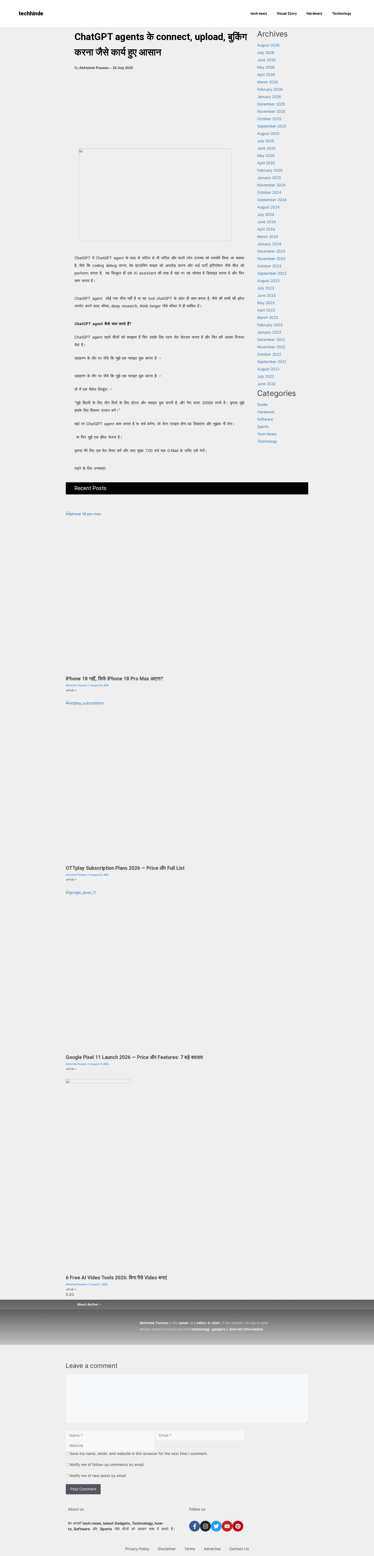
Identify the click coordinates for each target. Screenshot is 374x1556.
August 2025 (268, 133)
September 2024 (272, 200)
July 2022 (265, 376)
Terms (189, 1549)
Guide (262, 404)
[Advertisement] (159, 112)
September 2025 (271, 126)
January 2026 (269, 97)
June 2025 (266, 148)
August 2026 (268, 45)
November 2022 (271, 347)
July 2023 (265, 288)
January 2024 (269, 244)
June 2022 (266, 384)
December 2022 (271, 339)
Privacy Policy (137, 1549)
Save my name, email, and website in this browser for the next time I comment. (139, 1453)
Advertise (212, 1549)
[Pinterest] (237, 1526)
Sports (263, 427)
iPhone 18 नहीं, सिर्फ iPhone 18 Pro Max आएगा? (114, 679)
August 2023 (268, 281)
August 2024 (268, 207)
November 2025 (271, 111)
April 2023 (266, 310)
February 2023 (270, 325)
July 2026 (265, 52)
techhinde (31, 13)
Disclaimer (167, 1549)
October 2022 (269, 354)
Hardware (314, 13)
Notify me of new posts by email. (98, 1476)
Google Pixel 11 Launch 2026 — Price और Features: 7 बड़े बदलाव (134, 1057)
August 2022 (268, 369)
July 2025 (265, 141)
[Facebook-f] (194, 1526)
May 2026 (266, 67)
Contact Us (239, 1549)
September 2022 (271, 362)
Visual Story (287, 13)
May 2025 (265, 155)
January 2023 (269, 332)
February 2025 (269, 170)
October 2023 (269, 266)
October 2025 (269, 119)
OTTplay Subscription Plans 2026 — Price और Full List (125, 868)
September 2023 (272, 273)
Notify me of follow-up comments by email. (107, 1464)
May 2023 (266, 303)
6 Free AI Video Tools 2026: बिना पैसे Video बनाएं (116, 1278)
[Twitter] (216, 1526)
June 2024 (266, 222)
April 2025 (266, 163)
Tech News (267, 434)
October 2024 (269, 192)
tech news (258, 13)
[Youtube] (227, 1526)
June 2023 (266, 295)
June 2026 (266, 60)
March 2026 (267, 82)
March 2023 (267, 317)
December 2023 (271, 251)
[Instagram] (205, 1526)
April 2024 (266, 229)
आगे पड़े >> (71, 690)
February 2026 (270, 89)
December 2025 (271, 104)
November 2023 (271, 259)
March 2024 (267, 236)
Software (265, 419)
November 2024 (271, 185)
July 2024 (265, 214)
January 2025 (269, 178)
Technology (341, 13)
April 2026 (266, 75)
